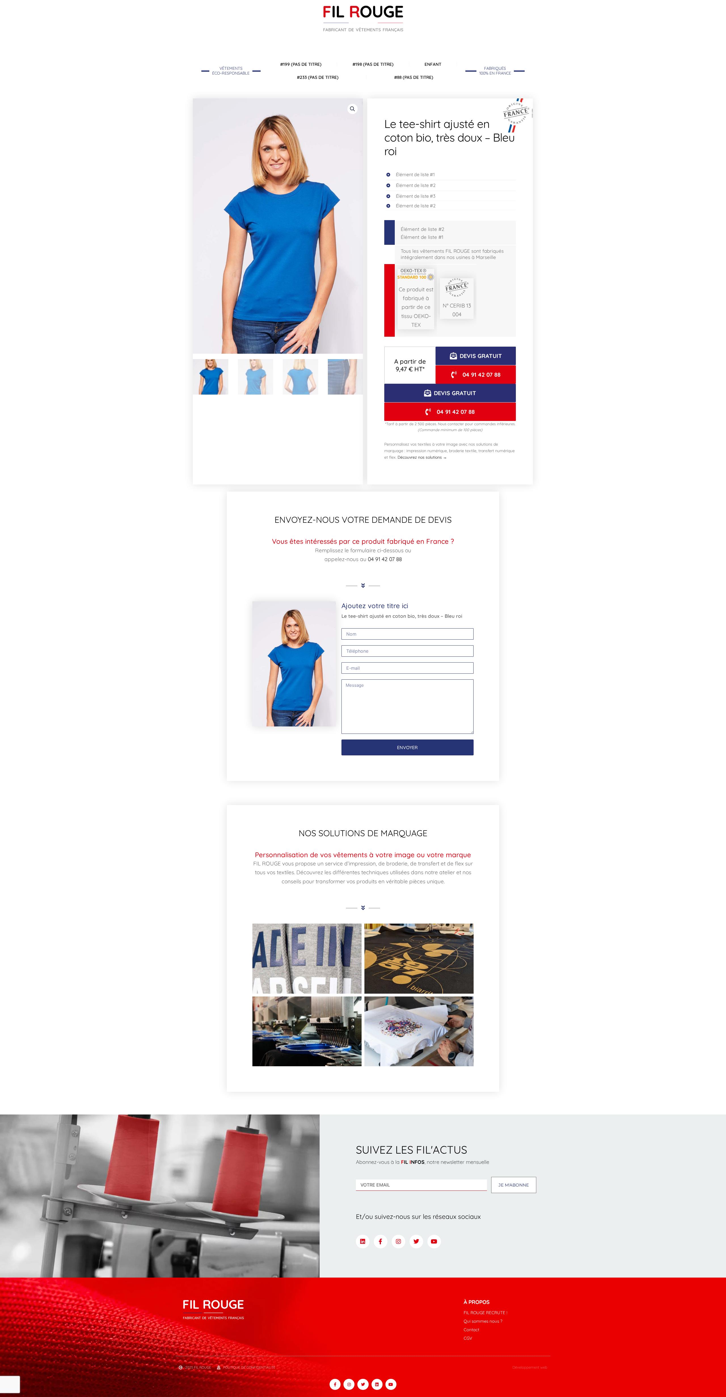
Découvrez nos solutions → (422, 457)
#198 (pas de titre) (373, 64)
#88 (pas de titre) (413, 77)
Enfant (433, 64)
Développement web (529, 1367)
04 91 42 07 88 (385, 559)
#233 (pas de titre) (318, 77)
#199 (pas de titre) (301, 64)
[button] (352, 109)
